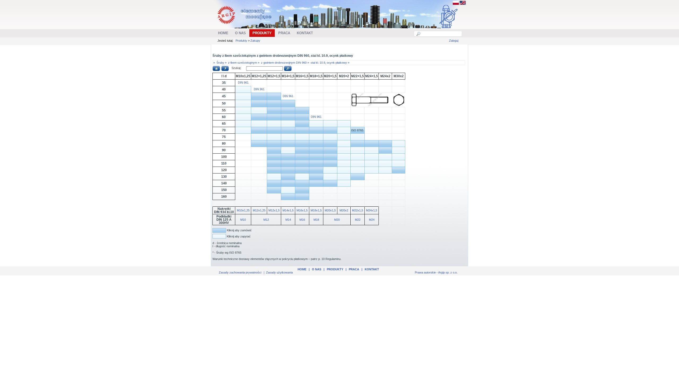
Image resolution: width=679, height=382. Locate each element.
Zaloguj (453, 40)
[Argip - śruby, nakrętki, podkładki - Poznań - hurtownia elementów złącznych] (245, 25)
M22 (357, 219)
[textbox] (441, 33)
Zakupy (255, 40)
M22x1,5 (357, 210)
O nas (316, 269)
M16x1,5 (302, 210)
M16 (302, 219)
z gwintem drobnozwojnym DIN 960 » (285, 62)
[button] (216, 68)
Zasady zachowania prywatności (240, 272)
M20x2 (344, 210)
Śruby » (221, 62)
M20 (337, 219)
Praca (354, 269)
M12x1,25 (259, 210)
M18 (316, 219)
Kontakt (372, 269)
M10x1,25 (243, 210)
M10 (243, 219)
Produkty (241, 40)
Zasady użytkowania (279, 272)
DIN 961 (243, 82)
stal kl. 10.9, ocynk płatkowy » (330, 62)
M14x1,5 (288, 210)
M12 (266, 219)
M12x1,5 (274, 210)
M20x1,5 (330, 210)
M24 (372, 219)
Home (302, 269)
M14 (288, 219)
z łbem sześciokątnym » (243, 62)
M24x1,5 (371, 210)
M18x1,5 (316, 210)
